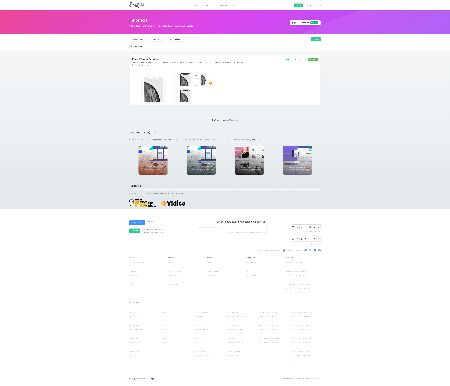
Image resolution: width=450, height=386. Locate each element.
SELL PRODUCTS (137, 222)
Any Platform (177, 39)
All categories (139, 39)
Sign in (308, 5)
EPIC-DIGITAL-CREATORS (266, 250)
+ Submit (316, 39)
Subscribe (234, 120)
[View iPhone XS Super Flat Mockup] (225, 80)
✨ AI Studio (224, 5)
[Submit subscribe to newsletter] (263, 228)
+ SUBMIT (135, 231)
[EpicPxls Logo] (136, 5)
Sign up (318, 5)
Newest (158, 39)
